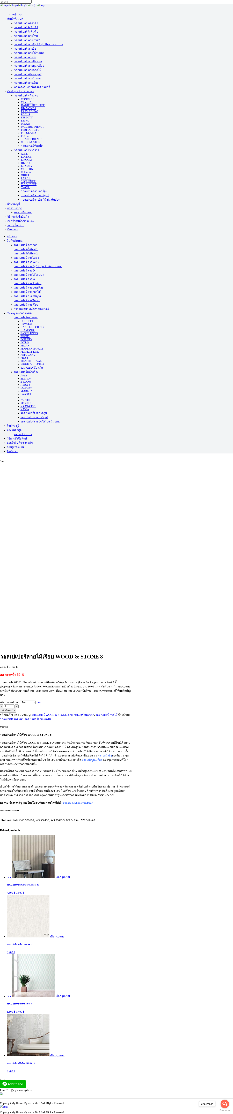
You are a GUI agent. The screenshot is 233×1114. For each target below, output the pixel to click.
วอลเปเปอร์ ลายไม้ (107, 714)
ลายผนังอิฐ (105, 755)
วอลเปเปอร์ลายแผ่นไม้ (38, 719)
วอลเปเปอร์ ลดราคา (82, 714)
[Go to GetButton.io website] (224, 1110)
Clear (38, 702)
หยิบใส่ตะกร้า (8, 710)
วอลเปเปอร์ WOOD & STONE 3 (50, 714)
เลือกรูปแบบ (62, 877)
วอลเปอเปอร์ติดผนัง (11, 719)
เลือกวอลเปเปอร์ (9, 702)
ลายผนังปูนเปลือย (92, 759)
